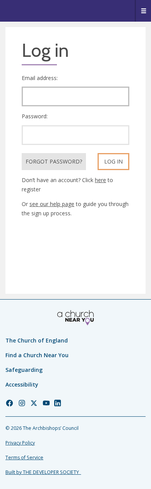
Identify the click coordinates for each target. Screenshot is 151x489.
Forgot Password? (54, 161)
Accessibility (21, 384)
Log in (113, 161)
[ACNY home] (75, 317)
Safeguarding (24, 369)
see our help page (51, 204)
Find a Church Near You (37, 355)
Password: (35, 116)
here (100, 180)
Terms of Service (24, 457)
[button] (143, 11)
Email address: (40, 78)
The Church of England (36, 340)
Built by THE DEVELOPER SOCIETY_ (43, 472)
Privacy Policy (20, 443)
